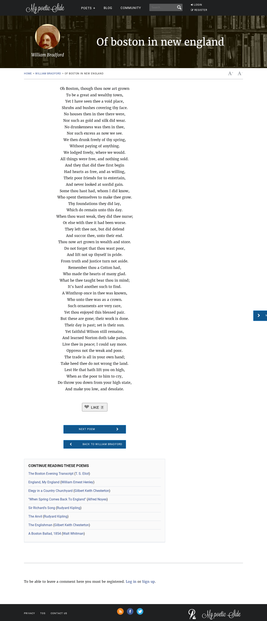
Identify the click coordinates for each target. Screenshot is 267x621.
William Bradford (48, 73)
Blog (108, 8)
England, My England (43, 482)
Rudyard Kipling (68, 508)
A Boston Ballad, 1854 (44, 534)
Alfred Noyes (97, 499)
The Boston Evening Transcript (50, 474)
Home (28, 73)
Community (131, 8)
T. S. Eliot (82, 474)
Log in (131, 581)
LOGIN (198, 4)
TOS (42, 613)
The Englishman (40, 525)
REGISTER (200, 10)
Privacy (29, 613)
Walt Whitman (73, 534)
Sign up (148, 581)
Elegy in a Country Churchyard (50, 491)
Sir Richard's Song (41, 508)
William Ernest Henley (77, 482)
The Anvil (35, 516)
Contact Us (59, 613)
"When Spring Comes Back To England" (57, 499)
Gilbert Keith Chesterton (91, 491)
